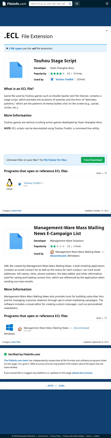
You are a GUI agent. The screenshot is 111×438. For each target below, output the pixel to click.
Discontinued (58, 255)
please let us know (82, 372)
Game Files (16, 210)
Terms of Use (43, 436)
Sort (98, 173)
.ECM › (61, 385)
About (88, 436)
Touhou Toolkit (64, 79)
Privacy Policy (55, 436)
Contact (96, 436)
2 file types (15, 48)
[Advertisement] (55, 17)
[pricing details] (105, 173)
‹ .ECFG (49, 385)
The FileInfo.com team (16, 360)
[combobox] (50, 3)
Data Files (16, 342)
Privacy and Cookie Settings (73, 436)
